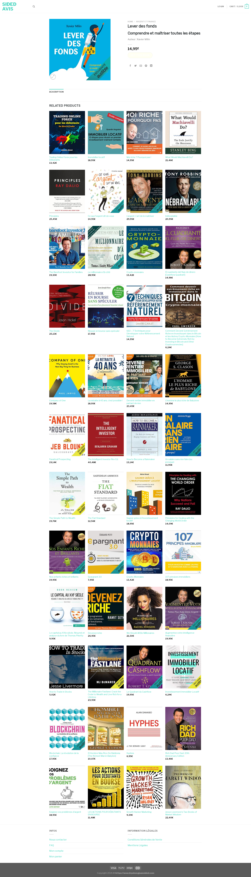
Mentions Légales (138, 845)
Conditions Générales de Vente (145, 839)
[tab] (56, 92)
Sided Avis (9, 6)
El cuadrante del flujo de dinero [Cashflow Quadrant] (180, 273)
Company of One (57, 400)
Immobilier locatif (96, 157)
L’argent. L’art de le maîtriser (140, 216)
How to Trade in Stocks (60, 691)
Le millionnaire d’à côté (99, 272)
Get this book (140, 55)
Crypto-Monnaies (135, 577)
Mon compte (56, 851)
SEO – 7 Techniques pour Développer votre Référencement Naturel (143, 334)
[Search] (34, 6)
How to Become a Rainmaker (141, 459)
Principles (54, 216)
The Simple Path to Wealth (62, 518)
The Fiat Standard (96, 518)
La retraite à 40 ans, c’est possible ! (105, 400)
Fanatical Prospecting (60, 459)
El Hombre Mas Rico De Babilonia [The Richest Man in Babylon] (104, 754)
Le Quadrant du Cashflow (139, 691)
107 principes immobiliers (177, 577)
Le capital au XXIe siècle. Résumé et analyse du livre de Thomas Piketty (67, 634)
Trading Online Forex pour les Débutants (63, 158)
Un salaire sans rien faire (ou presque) (178, 460)
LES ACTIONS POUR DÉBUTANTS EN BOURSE (104, 813)
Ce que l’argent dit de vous (101, 216)
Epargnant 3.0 (95, 577)
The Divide (54, 331)
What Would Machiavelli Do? (179, 157)
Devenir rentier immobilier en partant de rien (141, 402)
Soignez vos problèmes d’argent (65, 812)
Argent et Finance (146, 21)
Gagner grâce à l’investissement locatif (142, 519)
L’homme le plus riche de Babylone (182, 400)
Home (130, 21)
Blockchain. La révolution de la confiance (64, 754)
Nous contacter (58, 839)
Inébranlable (171, 216)
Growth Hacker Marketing (139, 812)
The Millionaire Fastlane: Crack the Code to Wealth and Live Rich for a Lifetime (104, 694)
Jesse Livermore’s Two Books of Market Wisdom (181, 813)
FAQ (51, 845)
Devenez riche (95, 633)
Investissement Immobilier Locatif (182, 691)
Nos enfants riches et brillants (63, 577)
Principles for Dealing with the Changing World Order (179, 519)
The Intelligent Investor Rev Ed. (103, 459)
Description (56, 92)
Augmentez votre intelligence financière (179, 634)
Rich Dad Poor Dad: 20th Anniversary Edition (177, 754)
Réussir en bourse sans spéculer (104, 331)
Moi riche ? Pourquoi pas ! (139, 157)
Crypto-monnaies (135, 272)
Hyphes (130, 753)
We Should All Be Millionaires (140, 633)
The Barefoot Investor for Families (66, 272)
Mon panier (55, 856)
